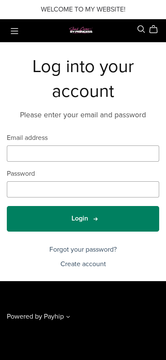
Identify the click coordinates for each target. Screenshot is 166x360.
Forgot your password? (83, 249)
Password (21, 174)
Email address (27, 138)
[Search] (141, 29)
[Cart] (156, 29)
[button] (68, 318)
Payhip (54, 316)
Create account (83, 264)
